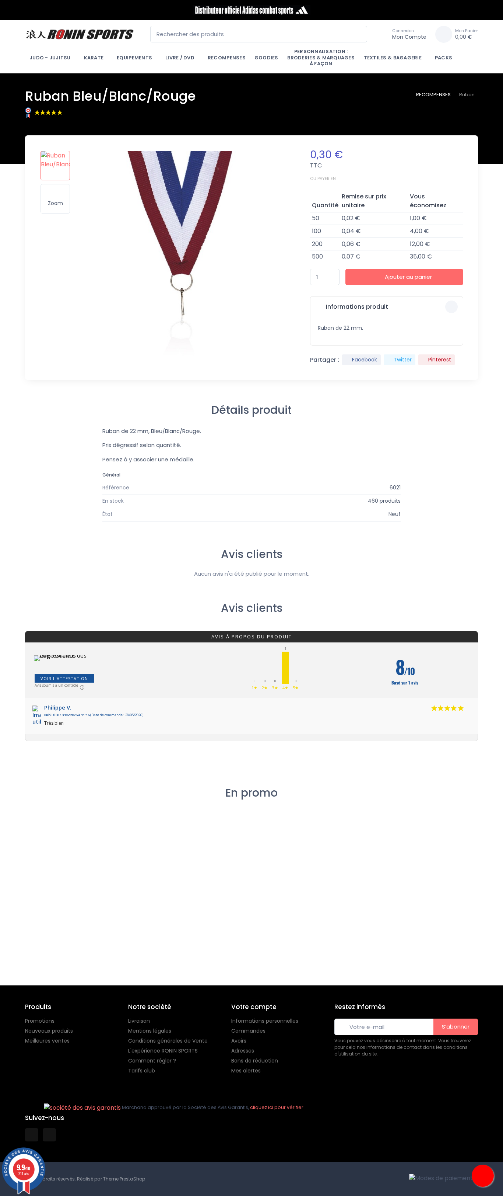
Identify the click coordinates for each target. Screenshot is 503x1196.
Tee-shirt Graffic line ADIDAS (399, 855)
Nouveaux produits (49, 1030)
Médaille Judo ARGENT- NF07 (214, 846)
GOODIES (266, 57)
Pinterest (439, 359)
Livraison (139, 1021)
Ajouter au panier (408, 277)
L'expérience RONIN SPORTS (163, 1050)
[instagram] (49, 1134)
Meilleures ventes (47, 1040)
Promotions (39, 1021)
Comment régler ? (152, 1060)
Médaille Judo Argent (272, 834)
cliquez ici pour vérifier (276, 1107)
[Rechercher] (359, 34)
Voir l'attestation (64, 678)
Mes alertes (246, 1070)
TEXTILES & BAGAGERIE (393, 57)
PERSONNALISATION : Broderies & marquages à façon (320, 57)
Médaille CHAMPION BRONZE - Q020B (341, 855)
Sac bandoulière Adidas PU (441, 858)
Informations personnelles (264, 1021)
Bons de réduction (254, 1060)
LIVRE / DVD (179, 57)
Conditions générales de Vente (168, 1040)
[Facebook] (6, 964)
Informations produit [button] (356, 306)
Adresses (242, 1050)
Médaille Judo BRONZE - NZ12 (52, 846)
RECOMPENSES (227, 57)
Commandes (248, 1030)
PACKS (443, 57)
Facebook (364, 359)
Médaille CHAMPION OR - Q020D (162, 858)
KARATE (94, 57)
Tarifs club (141, 1070)
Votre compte (254, 1006)
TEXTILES (385, 844)
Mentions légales (149, 1030)
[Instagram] (22, 964)
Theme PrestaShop (124, 1179)
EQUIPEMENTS (134, 57)
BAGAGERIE (437, 844)
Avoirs (238, 1040)
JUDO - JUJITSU (50, 57)
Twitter (403, 359)
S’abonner (455, 1026)
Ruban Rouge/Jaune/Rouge (109, 846)
